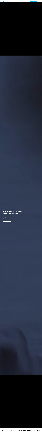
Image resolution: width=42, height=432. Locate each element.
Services (16, 1)
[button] (33, 1)
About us (28, 1)
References (24, 1)
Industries (20, 1)
